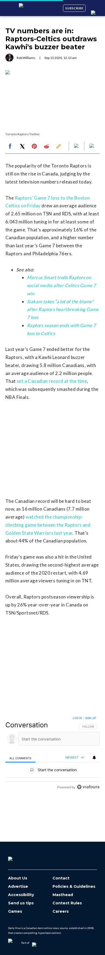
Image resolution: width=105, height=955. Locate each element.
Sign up (90, 718)
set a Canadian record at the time (52, 381)
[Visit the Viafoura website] (88, 787)
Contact (60, 878)
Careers (60, 911)
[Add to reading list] (92, 146)
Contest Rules (67, 903)
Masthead (62, 895)
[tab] (20, 757)
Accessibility (21, 895)
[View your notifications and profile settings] (94, 757)
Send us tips (21, 903)
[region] (52, 754)
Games (15, 911)
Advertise (18, 886)
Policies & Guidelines (73, 886)
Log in (77, 718)
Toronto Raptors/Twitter (22, 134)
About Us (17, 878)
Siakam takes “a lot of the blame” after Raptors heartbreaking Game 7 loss (63, 309)
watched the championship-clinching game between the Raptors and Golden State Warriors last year (47, 525)
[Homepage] (19, 857)
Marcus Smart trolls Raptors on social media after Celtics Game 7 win (61, 285)
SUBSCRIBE (74, 8)
